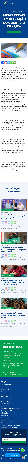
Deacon (3, 420)
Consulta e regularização (8, 418)
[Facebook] (2, 62)
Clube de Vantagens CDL (8, 406)
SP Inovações (13, 458)
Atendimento (4, 415)
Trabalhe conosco (6, 394)
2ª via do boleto (5, 401)
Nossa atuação (5, 389)
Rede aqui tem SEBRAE (7, 411)
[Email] (14, 62)
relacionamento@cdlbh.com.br (14, 374)
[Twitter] (8, 62)
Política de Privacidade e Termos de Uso (14, 450)
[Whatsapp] (11, 62)
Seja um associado (6, 384)
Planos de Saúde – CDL (7, 403)
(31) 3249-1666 (12, 347)
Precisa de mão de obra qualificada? (11, 408)
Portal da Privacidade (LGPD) (9, 427)
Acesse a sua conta (6, 399)
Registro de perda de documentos (10, 425)
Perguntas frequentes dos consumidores (12, 423)
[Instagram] (5, 62)
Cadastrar (14, 442)
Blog (2, 392)
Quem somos (5, 387)
